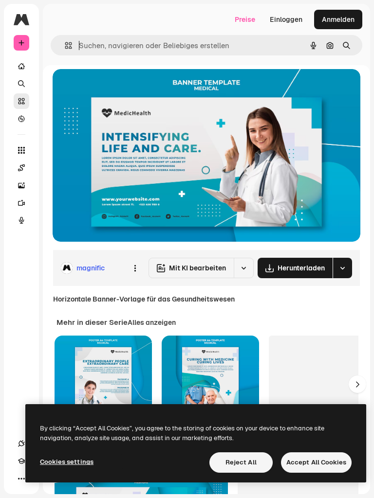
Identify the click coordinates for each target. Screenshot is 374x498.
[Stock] (21, 101)
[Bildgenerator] (21, 185)
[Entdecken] (21, 118)
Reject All (241, 462)
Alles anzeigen (152, 322)
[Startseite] (21, 66)
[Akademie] (21, 461)
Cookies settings (67, 462)
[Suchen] (21, 83)
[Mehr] (21, 478)
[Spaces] (21, 168)
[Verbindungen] (21, 443)
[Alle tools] (21, 150)
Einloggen (286, 19)
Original (115, 87)
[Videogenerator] (21, 203)
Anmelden (338, 19)
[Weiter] (357, 384)
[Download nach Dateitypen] (342, 268)
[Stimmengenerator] (21, 220)
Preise (245, 19)
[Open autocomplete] (64, 45)
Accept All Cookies (316, 462)
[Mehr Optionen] (135, 268)
